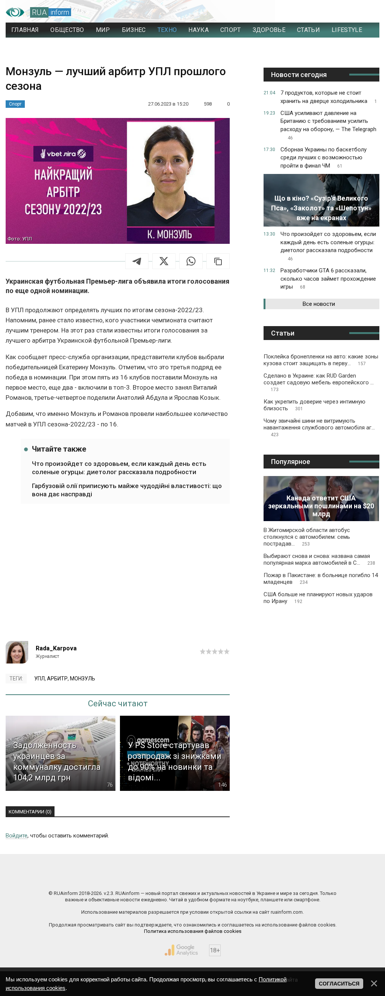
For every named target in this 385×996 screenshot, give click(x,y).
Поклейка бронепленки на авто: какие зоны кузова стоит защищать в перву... (321, 360)
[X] (164, 261)
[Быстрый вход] (366, 12)
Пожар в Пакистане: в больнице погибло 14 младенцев (321, 578)
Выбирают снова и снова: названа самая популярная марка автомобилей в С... (319, 559)
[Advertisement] (118, 577)
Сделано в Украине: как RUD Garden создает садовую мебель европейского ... (319, 382)
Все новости (319, 304)
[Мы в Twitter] (268, 877)
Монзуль (82, 679)
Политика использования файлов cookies (192, 931)
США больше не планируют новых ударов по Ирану (318, 598)
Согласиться (339, 984)
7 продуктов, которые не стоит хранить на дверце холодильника (328, 96)
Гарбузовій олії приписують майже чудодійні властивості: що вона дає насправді (127, 490)
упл (39, 679)
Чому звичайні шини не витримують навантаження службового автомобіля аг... (319, 427)
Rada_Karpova (56, 648)
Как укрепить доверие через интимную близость (314, 405)
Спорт (15, 104)
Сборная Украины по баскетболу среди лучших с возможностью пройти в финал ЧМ (323, 157)
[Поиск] (340, 12)
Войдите (16, 835)
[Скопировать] (218, 261)
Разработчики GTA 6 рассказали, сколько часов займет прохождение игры (328, 278)
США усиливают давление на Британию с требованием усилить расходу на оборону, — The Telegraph (328, 125)
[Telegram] (137, 261)
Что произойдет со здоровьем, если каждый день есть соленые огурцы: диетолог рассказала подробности (119, 468)
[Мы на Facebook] (117, 877)
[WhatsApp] (191, 261)
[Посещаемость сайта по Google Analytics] (181, 950)
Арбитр (57, 679)
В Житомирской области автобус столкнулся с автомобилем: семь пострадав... (307, 537)
